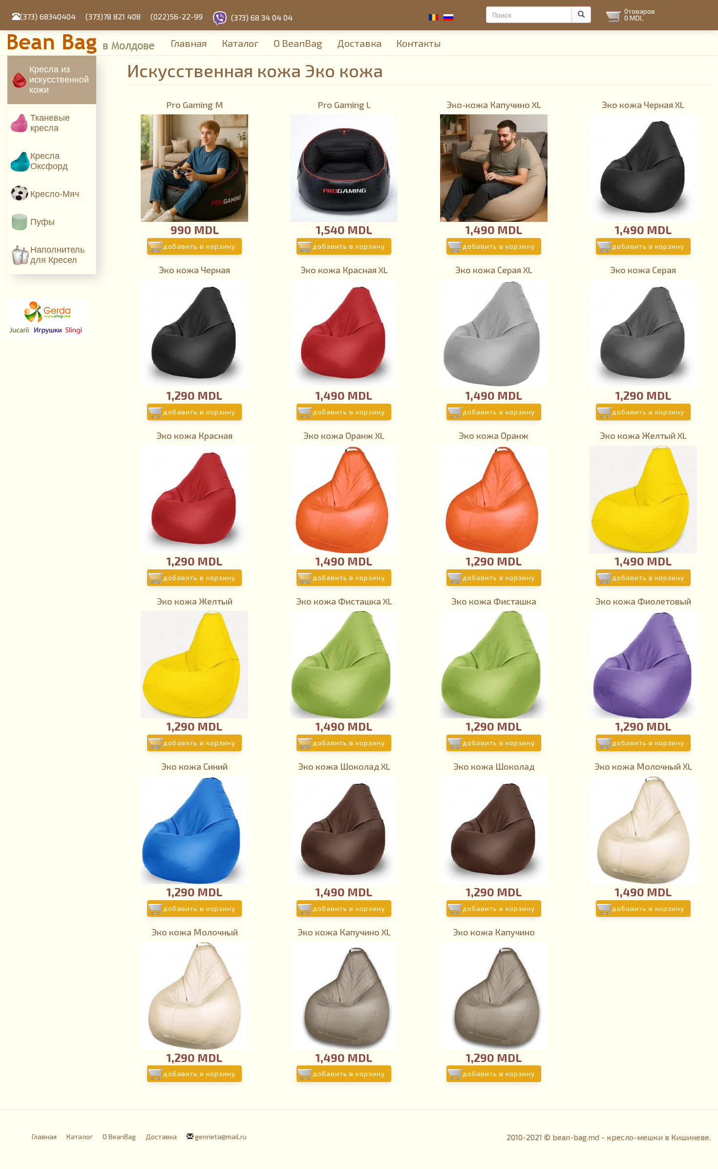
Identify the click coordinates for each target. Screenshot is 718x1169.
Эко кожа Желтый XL (643, 435)
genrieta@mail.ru (221, 1136)
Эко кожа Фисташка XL (344, 601)
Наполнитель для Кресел (57, 255)
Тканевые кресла (50, 123)
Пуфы (42, 222)
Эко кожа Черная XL (643, 104)
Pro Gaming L (344, 104)
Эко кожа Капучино (494, 932)
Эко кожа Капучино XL (344, 932)
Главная (188, 43)
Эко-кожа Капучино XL (493, 104)
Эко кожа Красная (194, 435)
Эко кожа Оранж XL (343, 435)
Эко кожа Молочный (194, 932)
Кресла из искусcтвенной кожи (59, 80)
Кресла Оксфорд (49, 161)
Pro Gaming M (194, 104)
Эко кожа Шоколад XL (344, 766)
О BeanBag (298, 43)
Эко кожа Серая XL (493, 269)
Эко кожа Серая (643, 269)
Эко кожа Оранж (493, 435)
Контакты (418, 43)
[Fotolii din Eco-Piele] (434, 17)
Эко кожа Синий (194, 766)
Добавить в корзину (199, 246)
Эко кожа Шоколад (493, 766)
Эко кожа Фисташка (493, 601)
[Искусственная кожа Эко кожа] (448, 17)
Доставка (359, 43)
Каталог (240, 43)
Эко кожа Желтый (194, 601)
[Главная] (85, 42)
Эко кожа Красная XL (344, 269)
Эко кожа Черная (194, 269)
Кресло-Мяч (54, 194)
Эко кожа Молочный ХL (643, 766)
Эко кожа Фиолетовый (643, 601)
